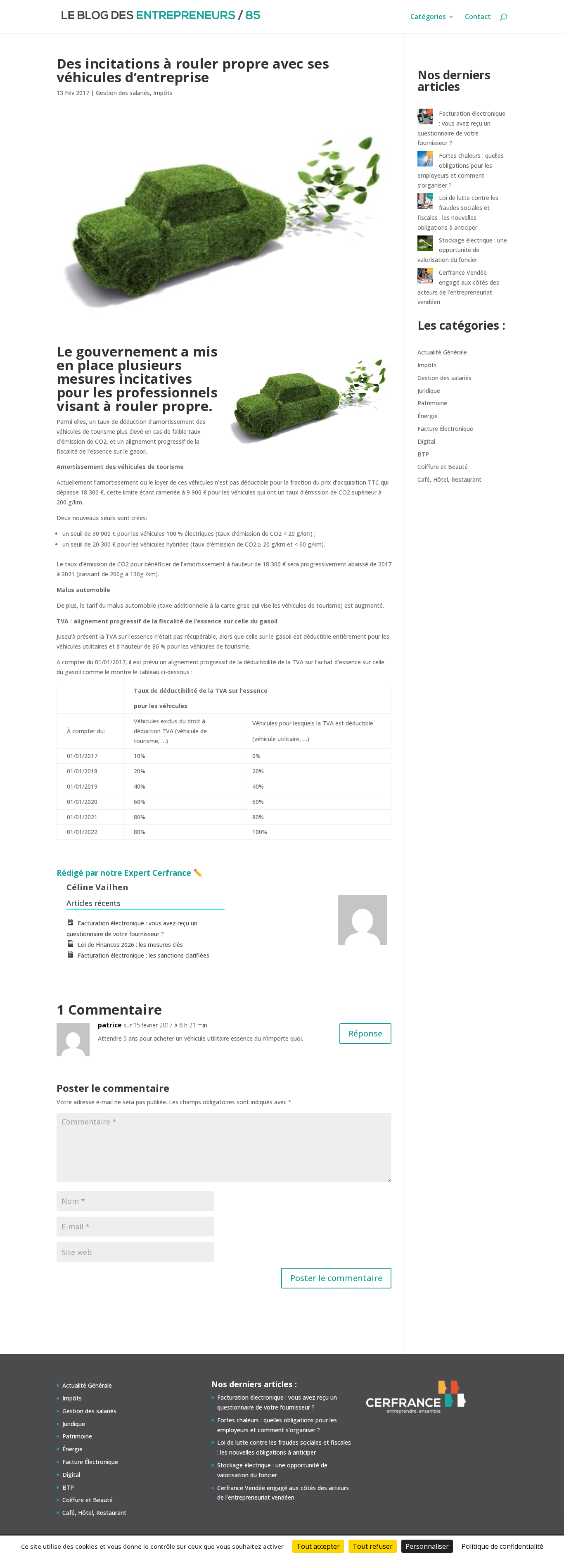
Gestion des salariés (123, 93)
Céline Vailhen (97, 887)
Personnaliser (427, 1546)
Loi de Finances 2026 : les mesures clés (130, 944)
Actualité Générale (442, 352)
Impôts (163, 93)
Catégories (428, 17)
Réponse (365, 1033)
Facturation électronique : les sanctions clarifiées (143, 955)
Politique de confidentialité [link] (502, 1546)
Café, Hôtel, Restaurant (449, 479)
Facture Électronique (445, 429)
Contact (478, 17)
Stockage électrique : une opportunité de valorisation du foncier (462, 250)
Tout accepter (318, 1546)
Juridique (428, 391)
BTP (423, 454)
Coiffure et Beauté (442, 467)
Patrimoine (432, 403)
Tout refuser (373, 1546)
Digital (426, 441)
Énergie (427, 416)
